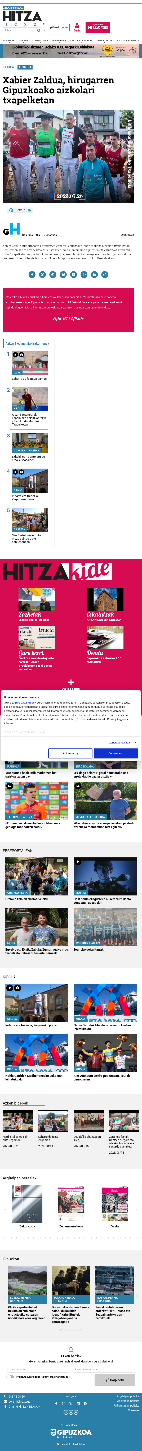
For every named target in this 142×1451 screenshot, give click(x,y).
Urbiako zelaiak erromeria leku (26, 899)
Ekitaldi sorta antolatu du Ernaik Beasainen (28, 458)
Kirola (8, 67)
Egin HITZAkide (68, 318)
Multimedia (59, 40)
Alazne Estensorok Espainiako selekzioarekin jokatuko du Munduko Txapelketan (29, 419)
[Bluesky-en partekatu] (63, 274)
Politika (33, 450)
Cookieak (133, 1410)
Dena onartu (115, 753)
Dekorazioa (27, 1226)
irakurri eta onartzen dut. (43, 1376)
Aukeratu (68, 753)
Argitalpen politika (128, 1396)
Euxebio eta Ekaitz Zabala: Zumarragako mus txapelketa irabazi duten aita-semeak (36, 951)
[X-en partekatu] (42, 274)
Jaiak (17, 372)
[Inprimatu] (104, 274)
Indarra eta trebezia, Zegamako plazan (25, 497)
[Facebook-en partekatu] (32, 274)
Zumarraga (50, 235)
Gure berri (71, 689)
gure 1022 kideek (25, 702)
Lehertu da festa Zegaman (29, 378)
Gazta (115, 1226)
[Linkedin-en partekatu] (94, 274)
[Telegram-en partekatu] (73, 274)
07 (128, 234)
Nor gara (70, 1396)
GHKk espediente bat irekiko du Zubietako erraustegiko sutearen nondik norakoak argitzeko (26, 1312)
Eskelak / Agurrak (81, 40)
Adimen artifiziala (128, 40)
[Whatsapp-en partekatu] (84, 274)
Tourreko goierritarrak (89, 949)
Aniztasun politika (128, 1401)
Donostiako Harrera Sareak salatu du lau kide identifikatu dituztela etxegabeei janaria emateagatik (70, 1314)
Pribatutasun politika (126, 1405)
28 (132, 234)
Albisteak (9, 40)
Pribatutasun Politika (28, 1376)
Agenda (23, 40)
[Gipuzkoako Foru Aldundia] (71, 1437)
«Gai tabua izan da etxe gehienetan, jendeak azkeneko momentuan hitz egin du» (104, 825)
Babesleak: (71, 1425)
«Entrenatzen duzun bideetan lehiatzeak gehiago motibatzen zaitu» (32, 825)
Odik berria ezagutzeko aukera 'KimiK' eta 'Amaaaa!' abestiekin (102, 900)
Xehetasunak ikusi (120, 742)
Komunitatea (40, 40)
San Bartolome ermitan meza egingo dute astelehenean (27, 539)
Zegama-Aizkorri (71, 1226)
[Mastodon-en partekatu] (52, 274)
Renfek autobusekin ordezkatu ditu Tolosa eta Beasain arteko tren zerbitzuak (112, 1312)
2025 (123, 234)
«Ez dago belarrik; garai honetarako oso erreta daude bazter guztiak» (101, 774)
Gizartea (19, 450)
